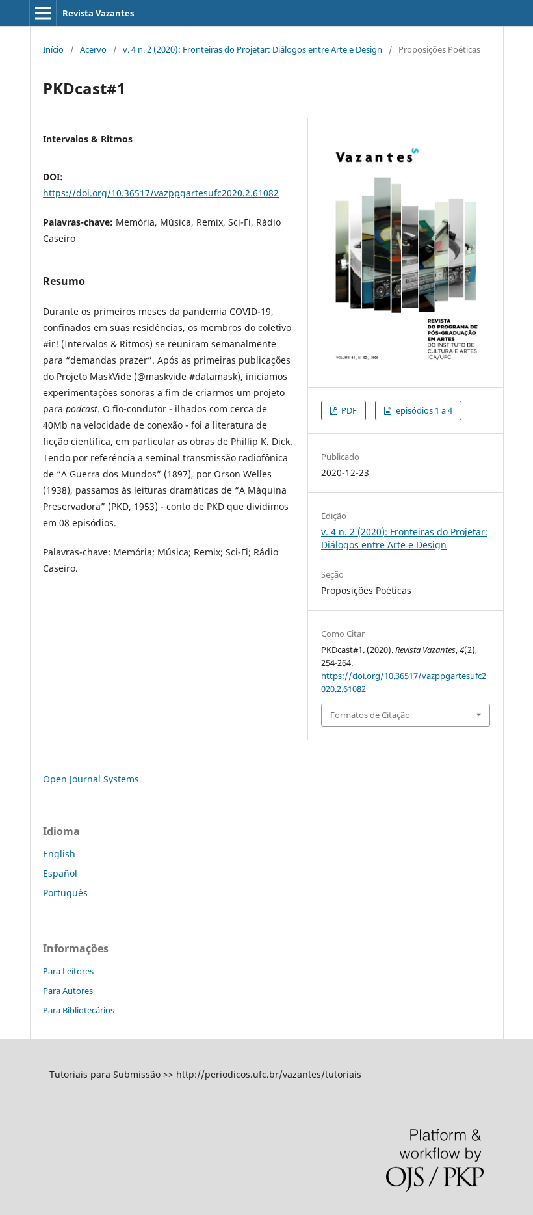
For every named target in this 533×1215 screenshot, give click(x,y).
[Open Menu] (43, 13)
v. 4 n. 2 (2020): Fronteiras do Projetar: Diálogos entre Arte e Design (252, 49)
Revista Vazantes (98, 13)
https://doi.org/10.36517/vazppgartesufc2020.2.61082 (161, 193)
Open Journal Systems (91, 779)
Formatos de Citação (370, 715)
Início (53, 49)
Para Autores (68, 990)
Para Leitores (68, 971)
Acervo (93, 49)
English (59, 854)
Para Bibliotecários (78, 1010)
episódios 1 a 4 (423, 410)
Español (60, 873)
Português (65, 893)
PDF (348, 410)
